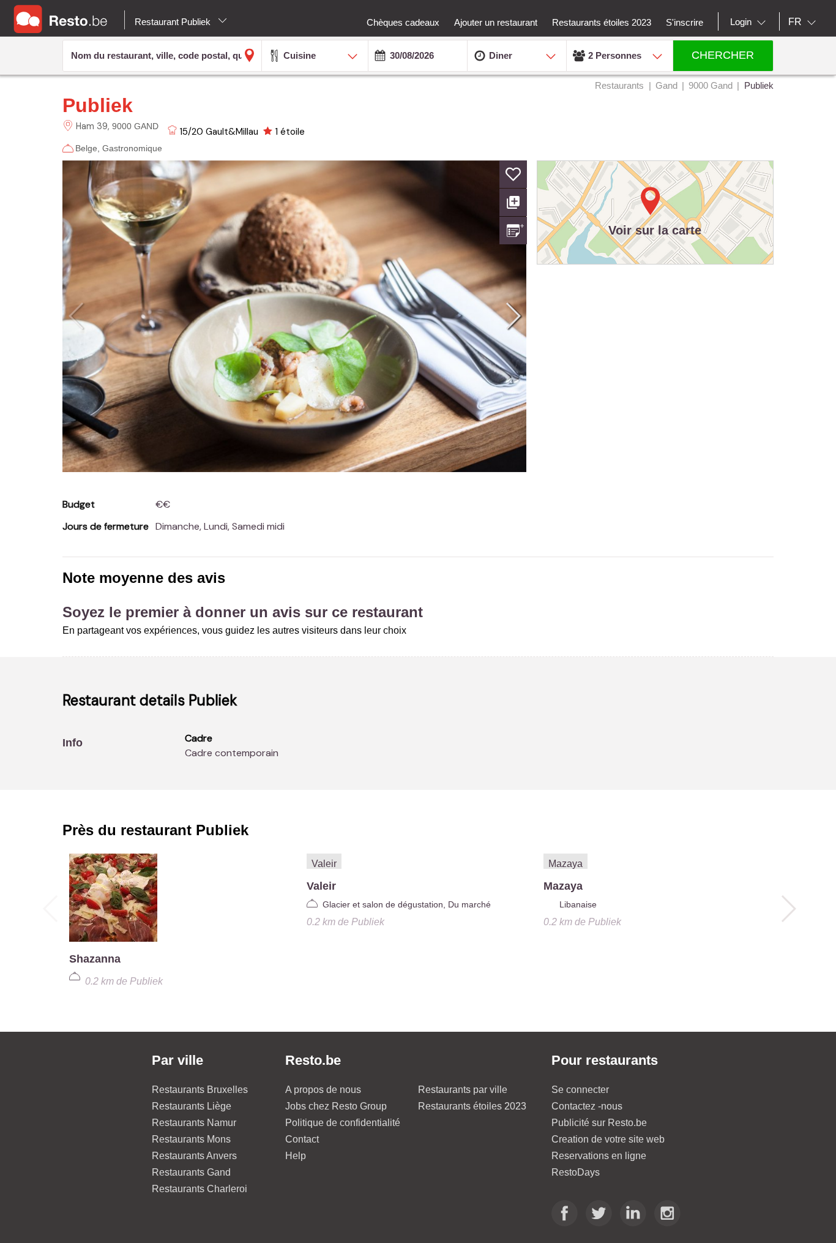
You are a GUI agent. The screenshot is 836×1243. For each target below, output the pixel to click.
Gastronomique (132, 148)
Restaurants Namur (194, 1122)
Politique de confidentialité (342, 1122)
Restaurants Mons (191, 1139)
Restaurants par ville (462, 1089)
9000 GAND (135, 126)
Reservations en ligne (598, 1156)
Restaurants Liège (191, 1106)
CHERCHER (723, 55)
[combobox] (750, 22)
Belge (86, 148)
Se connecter (580, 1089)
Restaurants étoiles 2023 (472, 1106)
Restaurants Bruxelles (200, 1089)
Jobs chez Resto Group (336, 1106)
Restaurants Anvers (194, 1156)
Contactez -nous (586, 1106)
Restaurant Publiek (174, 22)
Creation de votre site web (608, 1139)
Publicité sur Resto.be (599, 1122)
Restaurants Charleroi (199, 1189)
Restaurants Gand (191, 1172)
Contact (302, 1139)
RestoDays (575, 1172)
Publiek (97, 105)
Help (295, 1156)
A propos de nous (323, 1089)
